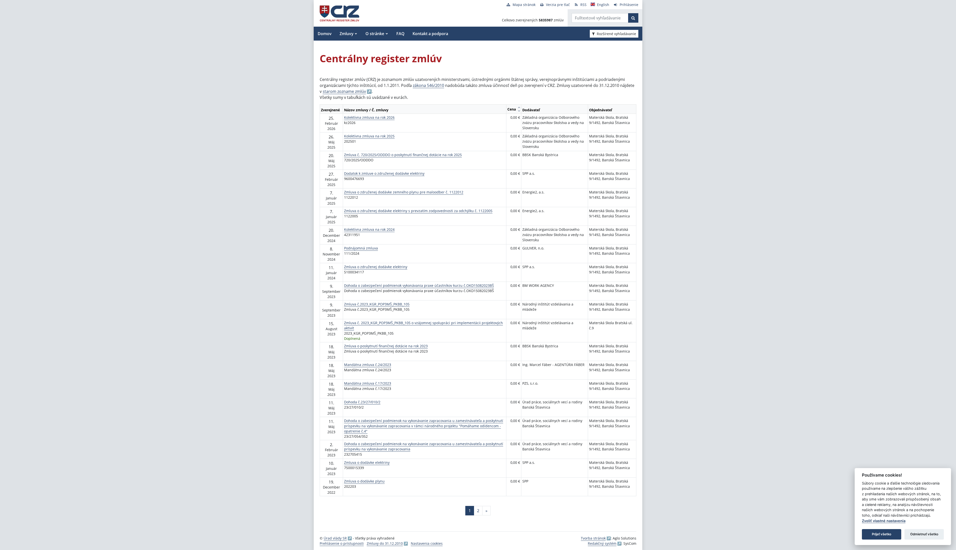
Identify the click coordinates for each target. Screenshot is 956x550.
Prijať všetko (881, 534)
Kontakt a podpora (430, 33)
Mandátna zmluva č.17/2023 (367, 383)
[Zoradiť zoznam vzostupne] (519, 107)
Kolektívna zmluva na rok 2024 (369, 229)
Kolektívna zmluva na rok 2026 (369, 117)
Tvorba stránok (593, 538)
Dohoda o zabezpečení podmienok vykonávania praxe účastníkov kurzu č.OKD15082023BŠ (419, 285)
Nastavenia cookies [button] (427, 543)
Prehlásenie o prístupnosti (342, 543)
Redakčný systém (602, 543)
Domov (325, 33)
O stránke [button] (374, 33)
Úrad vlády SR (335, 538)
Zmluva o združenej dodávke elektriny (375, 266)
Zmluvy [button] (347, 33)
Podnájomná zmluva (361, 248)
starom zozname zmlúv (344, 91)
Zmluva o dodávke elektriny (367, 462)
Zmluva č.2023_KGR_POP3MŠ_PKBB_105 (377, 304)
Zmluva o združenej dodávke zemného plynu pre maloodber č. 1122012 (403, 192)
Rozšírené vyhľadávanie (616, 33)
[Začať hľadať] (633, 18)
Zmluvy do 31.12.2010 (385, 543)
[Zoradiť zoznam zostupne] (519, 111)
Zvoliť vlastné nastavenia (883, 521)
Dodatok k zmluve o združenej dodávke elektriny (384, 173)
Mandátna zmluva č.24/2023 (367, 364)
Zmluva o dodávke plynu (364, 481)
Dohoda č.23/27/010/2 (362, 402)
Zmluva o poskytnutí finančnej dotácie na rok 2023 (386, 346)
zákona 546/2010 (428, 85)
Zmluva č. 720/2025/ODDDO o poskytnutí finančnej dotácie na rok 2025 (403, 154)
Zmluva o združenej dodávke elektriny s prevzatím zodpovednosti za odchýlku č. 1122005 (418, 210)
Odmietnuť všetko (924, 534)
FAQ (400, 33)
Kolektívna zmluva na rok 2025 (369, 136)
